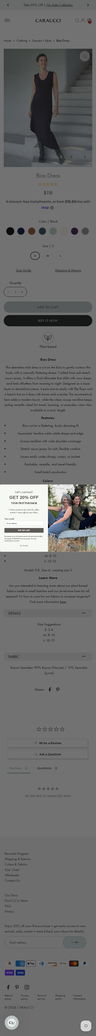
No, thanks (24, 545)
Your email (9, 518)
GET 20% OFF (24, 530)
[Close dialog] (93, 487)
